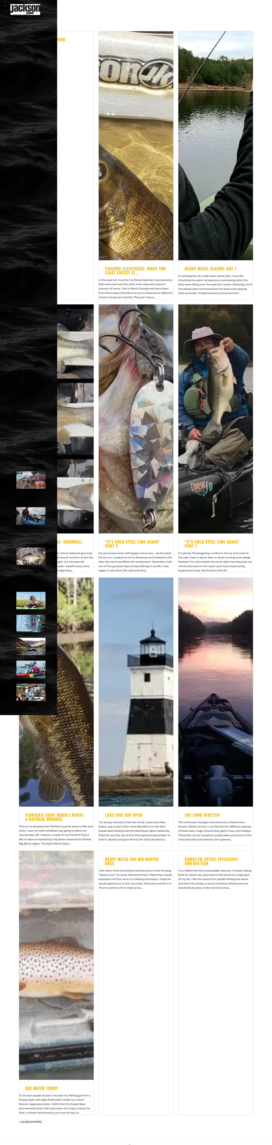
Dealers (31, 469)
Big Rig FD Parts (30, 181)
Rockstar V (31, 246)
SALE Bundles (31, 422)
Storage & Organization (31, 349)
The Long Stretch (202, 815)
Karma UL (30, 250)
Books (31, 280)
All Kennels (31, 413)
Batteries (31, 117)
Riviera (31, 314)
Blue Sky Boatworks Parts (30, 177)
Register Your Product (31, 443)
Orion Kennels (31, 409)
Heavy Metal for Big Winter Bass (132, 861)
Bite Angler (31, 69)
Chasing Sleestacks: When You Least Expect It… (135, 270)
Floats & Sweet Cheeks (31, 267)
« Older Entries (30, 1121)
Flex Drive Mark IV (30, 125)
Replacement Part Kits (30, 293)
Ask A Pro (31, 435)
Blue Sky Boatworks (31, 91)
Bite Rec (31, 310)
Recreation (31, 658)
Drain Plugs (30, 289)
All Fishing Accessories (31, 134)
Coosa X (31, 74)
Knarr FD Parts (30, 207)
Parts (30, 130)
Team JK (31, 545)
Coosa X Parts (31, 194)
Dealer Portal (30, 496)
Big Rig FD (31, 61)
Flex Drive (31, 121)
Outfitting (31, 271)
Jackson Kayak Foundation (31, 532)
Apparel (31, 138)
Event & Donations (31, 536)
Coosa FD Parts (31, 190)
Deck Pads (31, 168)
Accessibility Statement (31, 465)
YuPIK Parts (31, 203)
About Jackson (30, 505)
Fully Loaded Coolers (31, 391)
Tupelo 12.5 (31, 323)
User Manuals (31, 447)
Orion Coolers (31, 374)
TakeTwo (31, 82)
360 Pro (31, 100)
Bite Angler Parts (31, 173)
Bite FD (31, 57)
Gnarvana (31, 241)
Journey (31, 327)
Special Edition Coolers (30, 387)
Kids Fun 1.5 (30, 254)
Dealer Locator (30, 492)
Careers (31, 540)
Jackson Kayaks (31, 220)
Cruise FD (31, 331)
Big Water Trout (41, 1088)
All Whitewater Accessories (31, 258)
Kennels (31, 704)
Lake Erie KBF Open (123, 815)
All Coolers (30, 379)
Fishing (31, 612)
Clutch (31, 228)
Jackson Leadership (31, 528)
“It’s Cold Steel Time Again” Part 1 (212, 544)
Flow (31, 237)
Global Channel (31, 581)
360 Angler (31, 95)
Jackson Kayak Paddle (31, 65)
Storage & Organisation (31, 151)
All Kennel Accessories (31, 417)
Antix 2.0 (31, 224)
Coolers (31, 681)
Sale (31, 404)
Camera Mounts (31, 276)
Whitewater (31, 635)
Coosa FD (31, 52)
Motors (30, 112)
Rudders (30, 164)
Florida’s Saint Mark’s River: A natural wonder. (54, 817)
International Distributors (30, 500)
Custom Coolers (31, 383)
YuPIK (31, 87)
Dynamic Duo (31, 233)
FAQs (31, 439)
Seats (30, 160)
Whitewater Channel (30, 576)
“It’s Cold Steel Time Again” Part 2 (132, 544)
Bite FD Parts (30, 185)
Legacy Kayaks (30, 211)
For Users (31, 430)
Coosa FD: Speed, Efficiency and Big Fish (212, 861)
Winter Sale (30, 589)
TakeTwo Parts (31, 198)
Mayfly (31, 78)
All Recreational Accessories (31, 336)
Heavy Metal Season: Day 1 (210, 268)
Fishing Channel (31, 572)
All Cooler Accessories (31, 396)
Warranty (31, 452)
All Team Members (31, 568)
